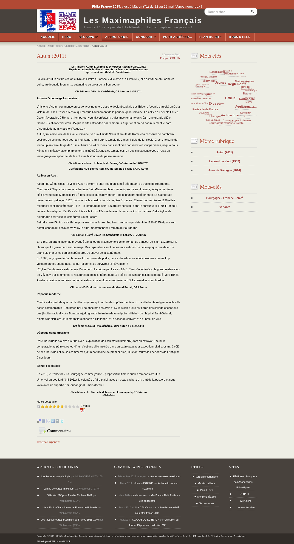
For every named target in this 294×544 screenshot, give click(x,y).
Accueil (48, 37)
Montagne (221, 113)
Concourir (146, 37)
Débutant (244, 86)
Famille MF (232, 79)
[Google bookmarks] (48, 422)
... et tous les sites (245, 507)
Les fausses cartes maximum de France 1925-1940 (70, 519)
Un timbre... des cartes (76, 46)
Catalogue (204, 80)
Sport (232, 92)
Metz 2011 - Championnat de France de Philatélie (69, 507)
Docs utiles (239, 37)
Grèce (213, 105)
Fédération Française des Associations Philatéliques (245, 482)
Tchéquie (213, 91)
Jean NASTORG (143, 483)
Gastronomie (235, 84)
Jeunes (238, 100)
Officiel (243, 112)
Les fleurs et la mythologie (55, 476)
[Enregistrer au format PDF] (82, 411)
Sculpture (209, 115)
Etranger (226, 123)
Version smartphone (206, 476)
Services (225, 96)
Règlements (249, 99)
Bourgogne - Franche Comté (224, 198)
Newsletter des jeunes (221, 91)
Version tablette (206, 483)
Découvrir (88, 37)
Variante (224, 207)
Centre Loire (212, 76)
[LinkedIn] (53, 422)
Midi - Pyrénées (203, 86)
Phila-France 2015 (106, 6)
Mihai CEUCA (140, 507)
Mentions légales (206, 496)
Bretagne (207, 95)
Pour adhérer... (177, 37)
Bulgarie (230, 104)
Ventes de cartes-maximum (59, 488)
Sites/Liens (226, 92)
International (200, 90)
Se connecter (206, 503)
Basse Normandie (208, 110)
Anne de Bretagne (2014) (224, 170)
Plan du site (210, 37)
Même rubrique (217, 141)
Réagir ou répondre (48, 442)
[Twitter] (62, 422)
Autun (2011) (51, 55)
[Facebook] (43, 422)
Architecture (237, 120)
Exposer (231, 117)
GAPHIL (245, 494)
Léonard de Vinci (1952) (224, 161)
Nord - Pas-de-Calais (225, 71)
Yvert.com (245, 500)
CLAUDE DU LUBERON (145, 519)
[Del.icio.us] (39, 422)
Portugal (222, 79)
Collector (238, 90)
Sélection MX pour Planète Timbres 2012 (69, 495)
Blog (66, 37)
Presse (218, 102)
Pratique (220, 110)
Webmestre (139, 495)
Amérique (229, 87)
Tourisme (228, 112)
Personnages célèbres (234, 108)
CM (77, 91)
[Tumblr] (57, 422)
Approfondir (117, 37)
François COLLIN (170, 58)
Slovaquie (223, 101)
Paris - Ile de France (216, 119)
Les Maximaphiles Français (143, 20)
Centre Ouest (247, 81)
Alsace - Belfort (217, 83)
